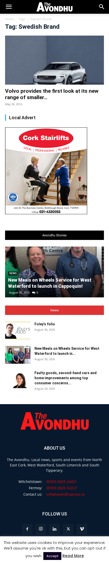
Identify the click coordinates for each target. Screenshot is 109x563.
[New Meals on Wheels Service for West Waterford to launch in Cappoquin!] (17, 355)
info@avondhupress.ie (65, 494)
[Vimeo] (82, 529)
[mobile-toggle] (9, 7)
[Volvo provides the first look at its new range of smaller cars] (54, 60)
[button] (102, 7)
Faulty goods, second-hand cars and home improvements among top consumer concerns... (65, 378)
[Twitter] (68, 529)
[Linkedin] (54, 529)
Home (9, 19)
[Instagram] (41, 529)
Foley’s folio (44, 324)
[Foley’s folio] (17, 330)
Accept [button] (52, 556)
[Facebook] (27, 529)
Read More (73, 555)
